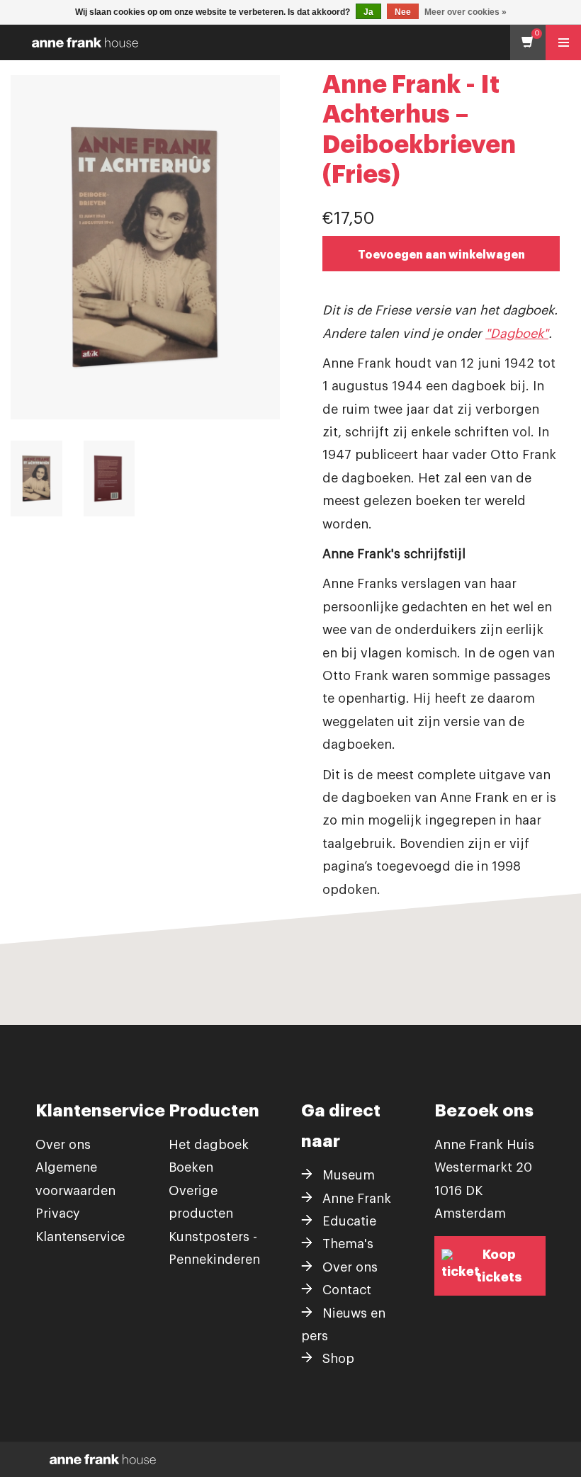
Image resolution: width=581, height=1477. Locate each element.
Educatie (349, 1221)
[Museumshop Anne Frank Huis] (294, 42)
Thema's (347, 1244)
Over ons (63, 1144)
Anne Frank (356, 1198)
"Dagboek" (516, 333)
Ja (368, 12)
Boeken (191, 1167)
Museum (348, 1175)
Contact (346, 1290)
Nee (403, 12)
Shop (338, 1358)
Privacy (57, 1213)
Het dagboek (209, 1144)
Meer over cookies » (465, 12)
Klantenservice (80, 1236)
